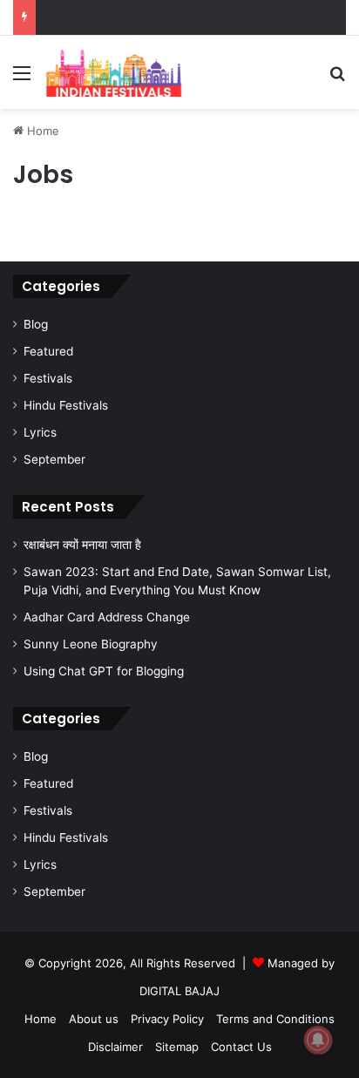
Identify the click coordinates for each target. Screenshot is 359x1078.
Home (41, 131)
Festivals (48, 378)
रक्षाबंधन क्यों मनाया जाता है (82, 545)
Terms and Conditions (275, 1019)
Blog (36, 324)
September (54, 459)
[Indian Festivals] (113, 72)
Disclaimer (115, 1047)
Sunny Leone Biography (91, 644)
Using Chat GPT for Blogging (104, 671)
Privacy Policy (167, 1019)
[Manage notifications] (318, 1040)
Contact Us (241, 1047)
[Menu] (21, 78)
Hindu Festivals (66, 405)
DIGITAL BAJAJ (179, 991)
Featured (48, 351)
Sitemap (177, 1047)
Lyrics (40, 432)
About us (94, 1019)
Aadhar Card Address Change (107, 617)
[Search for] (337, 78)
